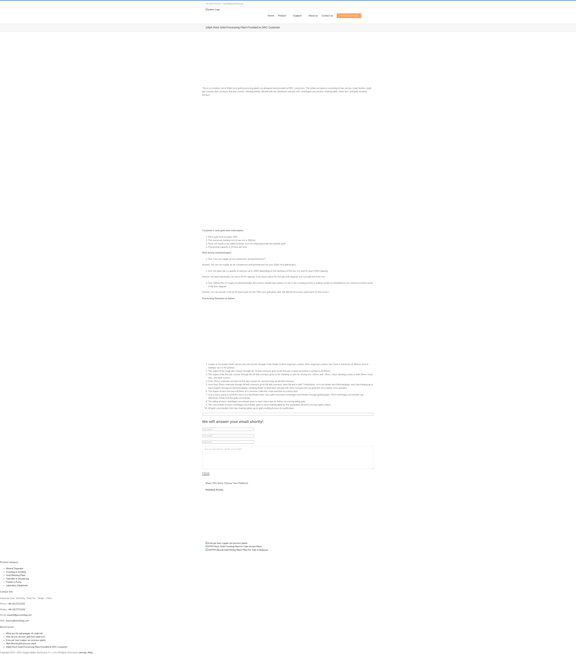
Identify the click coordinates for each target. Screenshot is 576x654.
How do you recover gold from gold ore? (25, 636)
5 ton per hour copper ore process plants (26, 640)
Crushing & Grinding (16, 572)
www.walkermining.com (17, 620)
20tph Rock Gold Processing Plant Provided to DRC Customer (36, 647)
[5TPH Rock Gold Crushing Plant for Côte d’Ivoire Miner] (234, 546)
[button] (366, 15)
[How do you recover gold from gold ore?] (288, 530)
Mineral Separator (14, 568)
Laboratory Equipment (17, 585)
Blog (90, 652)
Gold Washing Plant (15, 575)
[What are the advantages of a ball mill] (288, 508)
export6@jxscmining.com (233, 4)
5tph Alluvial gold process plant (21, 643)
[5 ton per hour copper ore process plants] (227, 543)
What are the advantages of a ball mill (24, 633)
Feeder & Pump (13, 582)
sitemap (82, 652)
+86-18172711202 (16, 603)
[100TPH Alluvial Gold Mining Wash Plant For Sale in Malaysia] (237, 550)
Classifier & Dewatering (17, 578)
